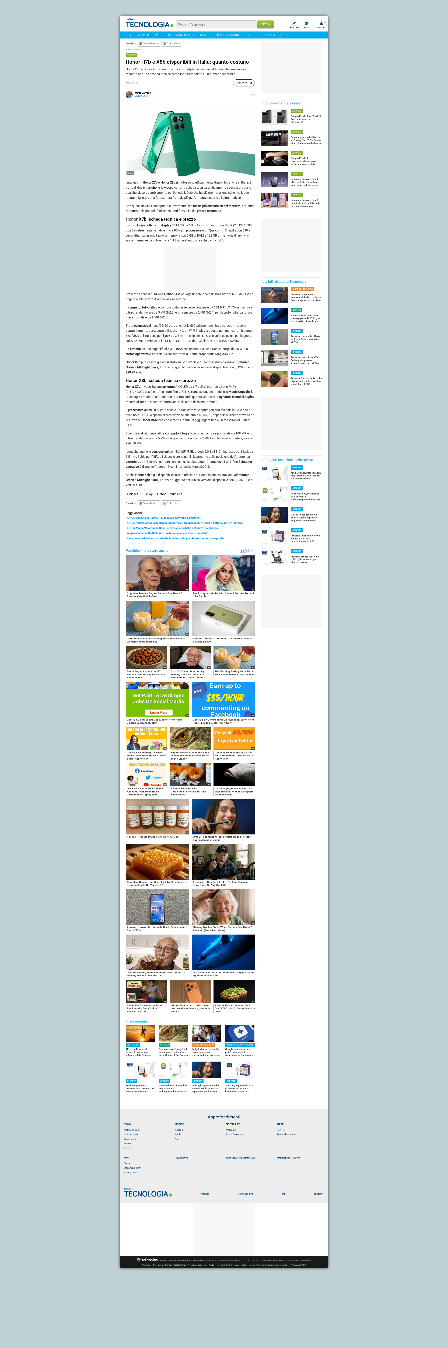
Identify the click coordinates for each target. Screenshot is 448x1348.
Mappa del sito (245, 1194)
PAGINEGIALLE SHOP (203, 1260)
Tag (283, 1194)
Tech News (130, 1139)
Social (127, 1163)
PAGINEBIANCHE (232, 1260)
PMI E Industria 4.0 (288, 1157)
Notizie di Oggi (131, 1129)
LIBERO (162, 1260)
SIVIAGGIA (267, 1260)
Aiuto (211, 1265)
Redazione (181, 1157)
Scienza (128, 1143)
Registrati (294, 28)
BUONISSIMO (293, 1260)
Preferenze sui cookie (197, 1265)
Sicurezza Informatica (240, 1157)
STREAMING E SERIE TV (181, 35)
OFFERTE (250, 35)
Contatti (318, 1194)
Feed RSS (205, 1194)
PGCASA (219, 1260)
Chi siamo (147, 1265)
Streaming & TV (132, 1167)
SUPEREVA (305, 1260)
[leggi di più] (253, 94)
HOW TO (204, 35)
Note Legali (158, 1265)
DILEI (257, 1260)
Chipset (132, 494)
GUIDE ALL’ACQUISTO (203, 1045)
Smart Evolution (234, 1134)
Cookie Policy (179, 1265)
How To (280, 1129)
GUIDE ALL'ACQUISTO (227, 35)
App (177, 1139)
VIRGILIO (171, 1260)
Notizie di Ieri (131, 1134)
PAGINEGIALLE (184, 1260)
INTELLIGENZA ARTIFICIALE (240, 1045)
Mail (306, 28)
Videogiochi (130, 1172)
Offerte (128, 1148)
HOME (128, 50)
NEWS (129, 35)
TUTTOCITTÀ (248, 1260)
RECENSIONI (268, 35)
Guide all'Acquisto (286, 1134)
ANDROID (143, 35)
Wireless (176, 494)
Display (147, 494)
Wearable (231, 1129)
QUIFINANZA (279, 1260)
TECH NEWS (133, 1045)
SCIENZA (164, 1045)
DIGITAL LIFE (233, 1124)
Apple (178, 1134)
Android (179, 1129)
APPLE (158, 35)
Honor (161, 494)
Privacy (168, 1265)
